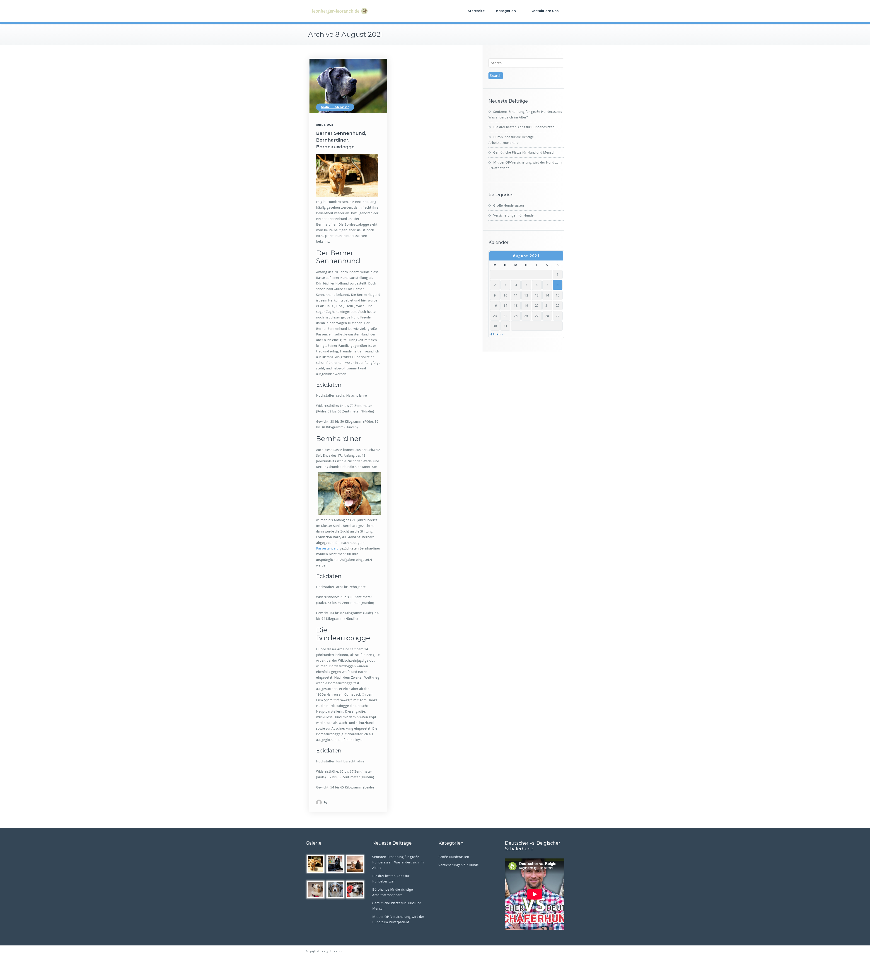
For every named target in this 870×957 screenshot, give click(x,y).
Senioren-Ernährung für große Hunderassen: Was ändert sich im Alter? (398, 862)
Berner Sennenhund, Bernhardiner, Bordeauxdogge (341, 139)
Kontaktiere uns (544, 11)
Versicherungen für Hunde (513, 215)
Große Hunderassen (335, 107)
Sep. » (500, 334)
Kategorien (506, 11)
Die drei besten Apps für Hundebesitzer (523, 127)
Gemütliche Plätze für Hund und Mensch (524, 152)
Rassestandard (327, 548)
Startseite (476, 11)
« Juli (492, 334)
